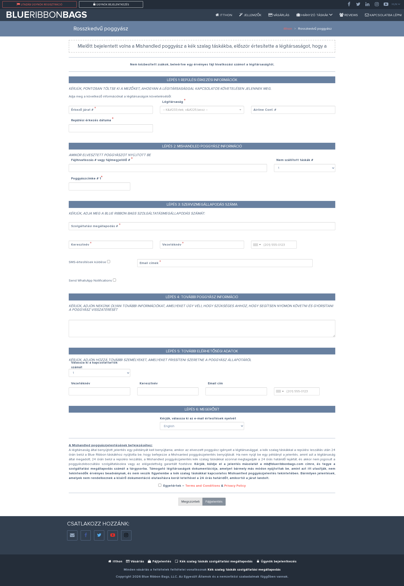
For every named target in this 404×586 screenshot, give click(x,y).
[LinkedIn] (367, 4)
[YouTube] (386, 4)
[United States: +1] (256, 244)
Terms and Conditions (202, 486)
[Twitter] (358, 4)
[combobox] (202, 110)
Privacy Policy (235, 486)
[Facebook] (349, 4)
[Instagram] (377, 4)
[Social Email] (72, 535)
